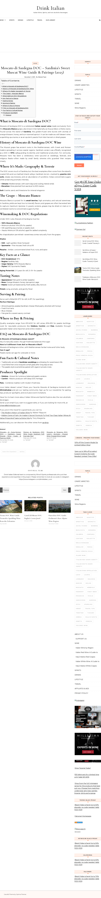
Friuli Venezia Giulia (84, 355)
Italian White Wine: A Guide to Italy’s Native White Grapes (87, 663)
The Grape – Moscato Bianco (13, 93)
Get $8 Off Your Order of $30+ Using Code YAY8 (87, 185)
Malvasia (91, 383)
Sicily (78, 408)
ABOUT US (79, 634)
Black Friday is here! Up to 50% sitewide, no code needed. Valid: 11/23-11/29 (86, 807)
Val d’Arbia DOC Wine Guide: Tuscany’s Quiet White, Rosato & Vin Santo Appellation (91, 260)
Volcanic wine (82, 429)
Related (8, 115)
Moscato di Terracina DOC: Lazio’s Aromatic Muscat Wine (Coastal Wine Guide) (57, 434)
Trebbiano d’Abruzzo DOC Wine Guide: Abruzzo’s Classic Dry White (91, 278)
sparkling (88, 408)
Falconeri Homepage (83, 816)
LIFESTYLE (30, 20)
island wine (81, 359)
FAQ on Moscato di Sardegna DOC (15, 108)
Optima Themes (21, 894)
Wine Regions (80, 108)
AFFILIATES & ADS (82, 689)
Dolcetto (91, 342)
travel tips (90, 412)
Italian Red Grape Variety (86, 364)
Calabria (79, 338)
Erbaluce (79, 351)
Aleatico (90, 321)
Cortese (79, 342)
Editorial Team (42, 77)
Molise (88, 387)
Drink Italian (51, 8)
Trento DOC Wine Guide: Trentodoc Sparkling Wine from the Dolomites (10, 518)
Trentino (80, 417)
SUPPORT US (81, 639)
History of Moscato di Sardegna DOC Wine (18, 89)
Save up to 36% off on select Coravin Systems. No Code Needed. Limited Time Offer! (85, 453)
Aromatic (92, 326)
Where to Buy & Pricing (11, 106)
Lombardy (80, 383)
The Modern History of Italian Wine (15, 413)
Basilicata (80, 334)
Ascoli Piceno (81, 330)
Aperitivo (80, 326)
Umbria (79, 421)
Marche (79, 387)
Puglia (90, 400)
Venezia (89, 425)
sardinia (45, 423)
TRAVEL (39, 20)
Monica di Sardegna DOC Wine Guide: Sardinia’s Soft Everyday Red (33, 434)
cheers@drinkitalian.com (10, 405)
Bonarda (92, 334)
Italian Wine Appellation (9, 451)
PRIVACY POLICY (81, 693)
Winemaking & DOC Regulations (14, 96)
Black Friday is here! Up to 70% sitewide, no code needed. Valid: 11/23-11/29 (86, 878)
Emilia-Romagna (82, 347)
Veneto (79, 425)
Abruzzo (79, 321)
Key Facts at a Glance (10, 98)
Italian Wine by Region (84, 648)
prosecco (80, 400)
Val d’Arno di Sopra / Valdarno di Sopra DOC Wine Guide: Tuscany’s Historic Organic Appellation (90, 251)
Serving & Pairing (9, 103)
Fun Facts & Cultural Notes (13, 110)
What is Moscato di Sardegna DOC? (15, 86)
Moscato (80, 391)
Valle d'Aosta (91, 421)
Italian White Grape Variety (84, 369)
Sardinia (22, 451)
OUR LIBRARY (50, 20)
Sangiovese (80, 404)
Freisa (89, 351)
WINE (2, 20)
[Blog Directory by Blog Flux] (79, 823)
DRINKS (20, 20)
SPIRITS (11, 20)
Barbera (94, 330)
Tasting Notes (7, 101)
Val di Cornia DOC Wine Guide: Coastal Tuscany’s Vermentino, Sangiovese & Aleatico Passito (91, 242)
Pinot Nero (92, 396)
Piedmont (80, 396)
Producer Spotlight (10, 113)
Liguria (87, 379)
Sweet (78, 412)
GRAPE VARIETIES (82, 85)
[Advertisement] (48, 37)
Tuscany (90, 417)
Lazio (78, 379)
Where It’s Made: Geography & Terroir (16, 91)
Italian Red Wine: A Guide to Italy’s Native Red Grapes (87, 654)
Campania (90, 338)
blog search (77, 831)
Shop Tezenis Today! (83, 768)
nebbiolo (91, 391)
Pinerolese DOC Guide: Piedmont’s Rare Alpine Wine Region (58, 518)
